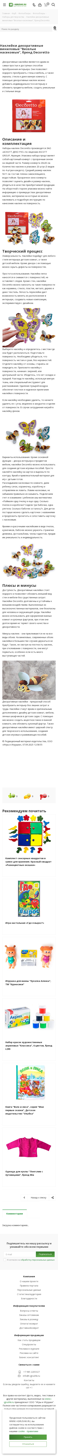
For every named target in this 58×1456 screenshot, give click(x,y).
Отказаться (28, 1444)
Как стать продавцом (29, 1340)
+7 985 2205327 (31, 1371)
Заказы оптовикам (29, 1315)
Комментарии (14, 1213)
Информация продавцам (29, 1335)
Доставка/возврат (29, 1327)
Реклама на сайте (29, 1353)
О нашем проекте (29, 1281)
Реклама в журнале (29, 1348)
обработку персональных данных (38, 1259)
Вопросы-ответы (29, 1310)
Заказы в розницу (29, 1319)
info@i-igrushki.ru (31, 1376)
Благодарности (29, 1298)
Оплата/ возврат (29, 1323)
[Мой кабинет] (39, 4)
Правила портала (29, 1285)
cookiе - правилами (28, 1431)
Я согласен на (31, 1259)
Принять (28, 1437)
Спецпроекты (29, 1344)
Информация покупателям (29, 1305)
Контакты (29, 1380)
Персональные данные (29, 1289)
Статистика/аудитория (29, 1294)
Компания (29, 1276)
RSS (55, 28)
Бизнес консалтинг (29, 1357)
